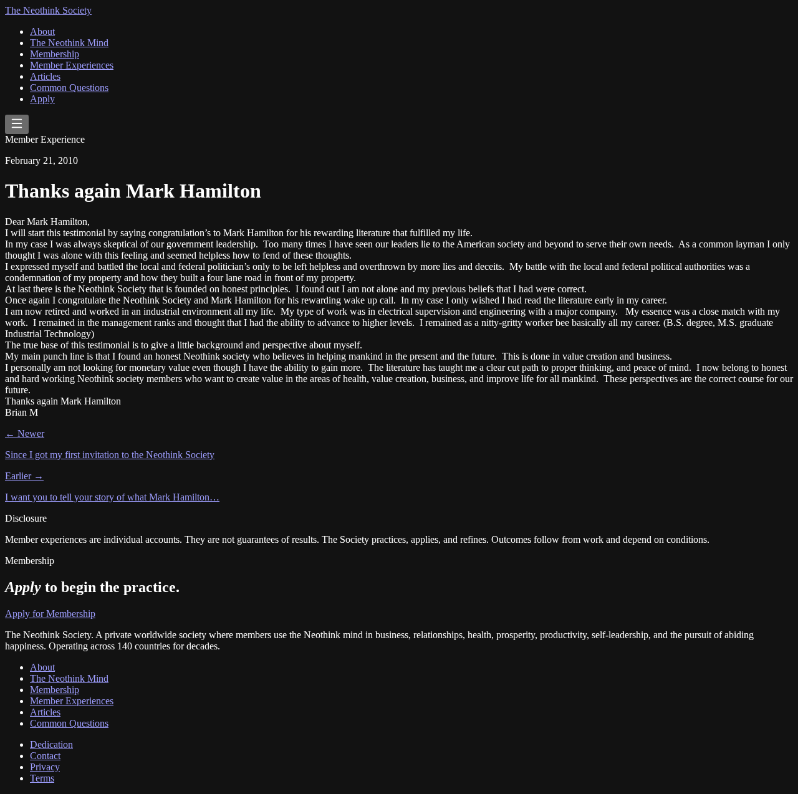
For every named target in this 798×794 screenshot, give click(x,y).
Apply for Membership (50, 613)
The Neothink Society (48, 10)
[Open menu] (17, 124)
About (42, 31)
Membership (54, 54)
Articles (45, 76)
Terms (42, 778)
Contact (45, 755)
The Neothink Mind (69, 42)
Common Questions (69, 87)
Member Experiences (71, 65)
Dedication (51, 744)
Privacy (45, 767)
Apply (42, 98)
